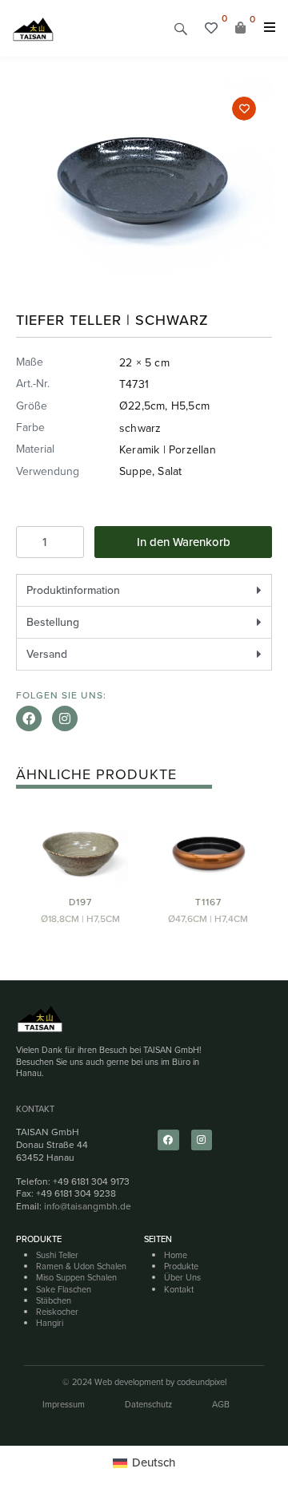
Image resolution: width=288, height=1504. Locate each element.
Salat (170, 471)
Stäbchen (53, 1300)
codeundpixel (201, 1381)
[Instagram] (65, 718)
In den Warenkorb (183, 542)
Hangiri (49, 1322)
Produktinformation (73, 590)
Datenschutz (148, 1404)
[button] (181, 28)
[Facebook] (29, 718)
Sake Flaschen (63, 1289)
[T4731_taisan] (144, 178)
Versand (46, 654)
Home (175, 1255)
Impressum (63, 1404)
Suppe (135, 471)
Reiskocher (57, 1311)
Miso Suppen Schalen (76, 1277)
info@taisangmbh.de (87, 1206)
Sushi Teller (57, 1255)
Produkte (181, 1266)
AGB (221, 1404)
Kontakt (35, 1108)
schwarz (140, 428)
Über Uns (182, 1277)
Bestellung (52, 622)
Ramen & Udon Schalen (81, 1266)
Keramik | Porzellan (167, 449)
